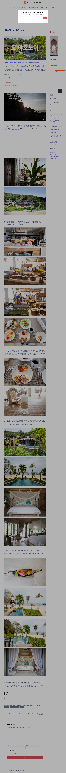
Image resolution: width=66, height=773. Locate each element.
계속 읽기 (33, 20)
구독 (45, 17)
